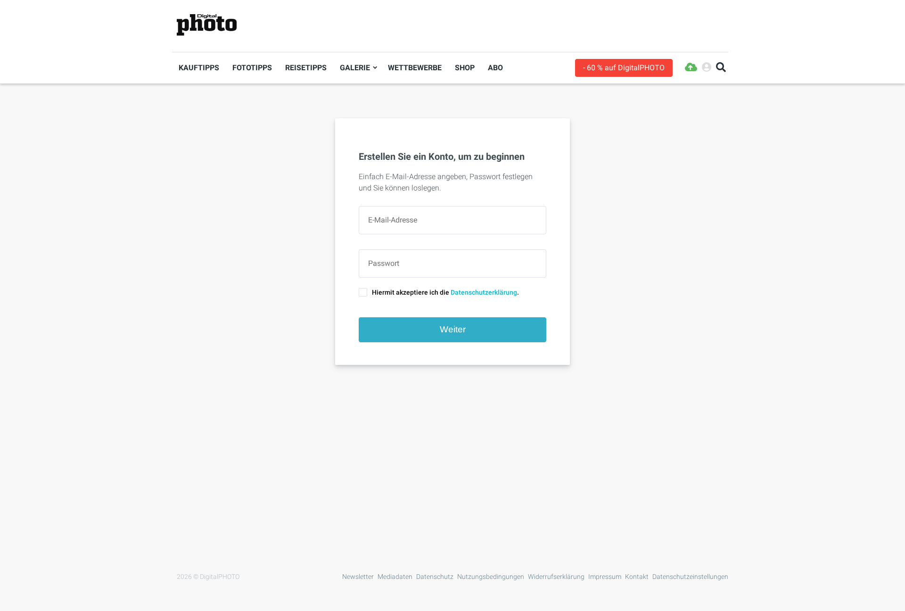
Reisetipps (306, 67)
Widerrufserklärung (556, 576)
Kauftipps (199, 67)
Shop (465, 67)
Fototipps (252, 67)
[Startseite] (207, 25)
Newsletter (358, 576)
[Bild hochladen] (691, 68)
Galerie (355, 67)
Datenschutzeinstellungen (690, 576)
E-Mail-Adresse (392, 220)
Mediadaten (395, 576)
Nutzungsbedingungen (490, 576)
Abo (495, 67)
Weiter (453, 329)
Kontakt (637, 576)
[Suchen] (721, 68)
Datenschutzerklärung (484, 292)
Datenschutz (434, 576)
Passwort (383, 263)
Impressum (604, 576)
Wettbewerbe (415, 67)
